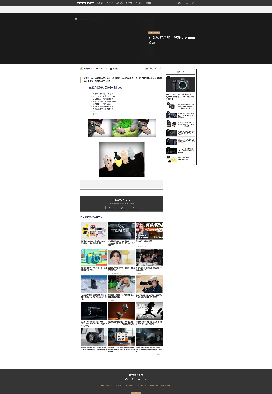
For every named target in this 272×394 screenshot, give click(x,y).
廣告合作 (119, 385)
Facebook (147, 68)
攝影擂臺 (148, 3)
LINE (151, 68)
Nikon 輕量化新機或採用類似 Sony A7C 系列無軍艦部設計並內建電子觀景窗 (149, 349)
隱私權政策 (142, 385)
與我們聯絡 (153, 385)
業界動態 (119, 3)
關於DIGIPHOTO (107, 385)
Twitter (155, 68)
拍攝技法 (100, 3)
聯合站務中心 (166, 385)
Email (159, 68)
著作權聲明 (130, 385)
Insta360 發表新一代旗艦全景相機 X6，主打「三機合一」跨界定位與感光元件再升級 (94, 297)
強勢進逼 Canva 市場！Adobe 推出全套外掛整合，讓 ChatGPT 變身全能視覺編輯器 (121, 349)
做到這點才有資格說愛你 (144, 241)
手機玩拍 (138, 3)
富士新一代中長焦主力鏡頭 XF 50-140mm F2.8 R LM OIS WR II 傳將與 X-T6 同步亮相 (94, 324)
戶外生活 (110, 3)
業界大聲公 (88, 69)
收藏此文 (116, 69)
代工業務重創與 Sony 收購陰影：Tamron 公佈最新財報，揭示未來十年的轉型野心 (121, 243)
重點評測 (129, 3)
